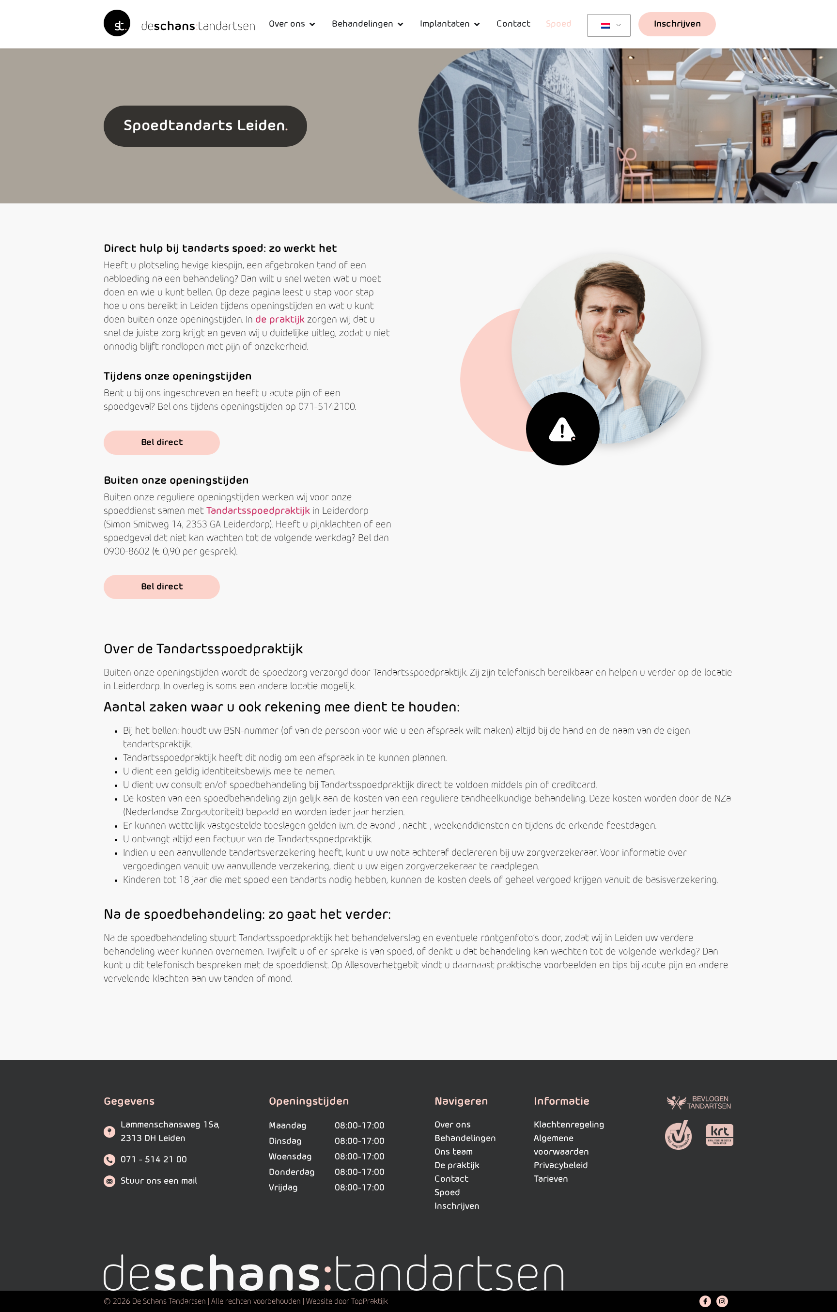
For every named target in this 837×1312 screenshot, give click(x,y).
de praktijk (280, 319)
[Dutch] (607, 25)
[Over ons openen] (312, 24)
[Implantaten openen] (476, 24)
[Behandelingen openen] (400, 24)
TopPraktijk (369, 1301)
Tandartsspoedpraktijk (258, 511)
